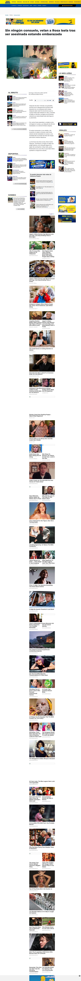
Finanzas (20, 5)
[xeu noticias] (7, 2)
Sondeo (44, 5)
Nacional (37, 1)
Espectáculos (64, 1)
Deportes (51, 1)
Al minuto (14, 5)
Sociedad (70, 1)
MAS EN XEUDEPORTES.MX (20, 183)
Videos (35, 5)
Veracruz (19, 1)
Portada (14, 1)
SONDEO (12, 195)
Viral (31, 5)
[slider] (40, 100)
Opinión (39, 5)
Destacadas (26, 5)
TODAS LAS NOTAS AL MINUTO (19, 129)
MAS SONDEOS (21, 209)
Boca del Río (26, 1)
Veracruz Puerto (17, 15)
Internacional (44, 1)
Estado (32, 1)
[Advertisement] (17, 141)
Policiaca (57, 1)
